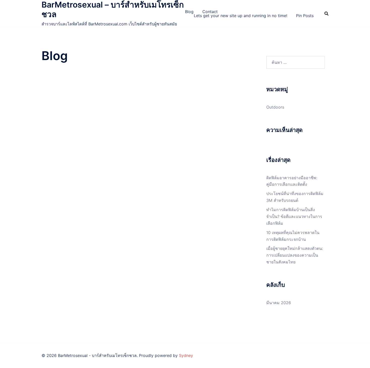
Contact (210, 11)
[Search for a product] (326, 14)
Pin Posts (305, 15)
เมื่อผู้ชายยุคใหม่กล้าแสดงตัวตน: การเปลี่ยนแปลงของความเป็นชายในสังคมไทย (294, 255)
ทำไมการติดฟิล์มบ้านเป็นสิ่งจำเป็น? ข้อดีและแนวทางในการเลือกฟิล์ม (294, 216)
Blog (189, 11)
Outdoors (275, 107)
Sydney (186, 355)
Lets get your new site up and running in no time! (240, 15)
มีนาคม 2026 (278, 302)
